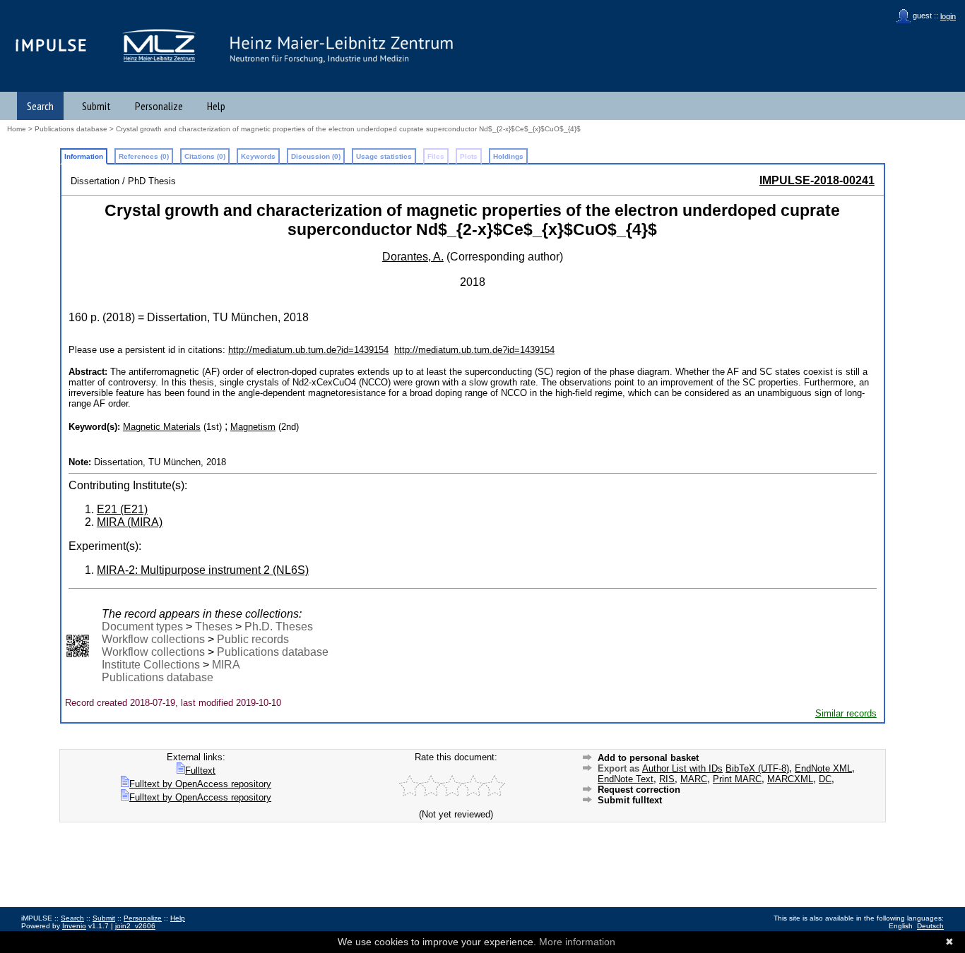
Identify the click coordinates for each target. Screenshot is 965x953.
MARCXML (790, 779)
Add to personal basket (648, 758)
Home (16, 129)
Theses (213, 627)
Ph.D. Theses (278, 627)
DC (825, 779)
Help (216, 106)
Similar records (846, 713)
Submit (96, 106)
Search (40, 106)
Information (83, 156)
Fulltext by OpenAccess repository (200, 784)
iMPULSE (51, 45)
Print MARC (737, 779)
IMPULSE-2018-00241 (817, 180)
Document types (142, 627)
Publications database (71, 129)
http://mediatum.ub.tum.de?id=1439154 (308, 349)
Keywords (258, 156)
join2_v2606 (135, 926)
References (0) (144, 156)
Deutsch (930, 926)
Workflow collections (153, 639)
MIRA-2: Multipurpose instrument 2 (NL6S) (203, 570)
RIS (667, 779)
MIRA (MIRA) (129, 522)
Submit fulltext (630, 800)
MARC (693, 779)
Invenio (74, 926)
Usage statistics (384, 156)
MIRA (226, 665)
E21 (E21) (122, 509)
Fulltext (200, 770)
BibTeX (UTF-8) (757, 768)
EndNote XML (823, 768)
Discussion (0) (316, 156)
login (948, 16)
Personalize (159, 106)
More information (577, 941)
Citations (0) (204, 156)
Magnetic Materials (162, 426)
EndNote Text (625, 779)
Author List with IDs (682, 768)
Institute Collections (151, 665)
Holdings (508, 156)
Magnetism (253, 426)
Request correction (639, 789)
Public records (253, 639)
